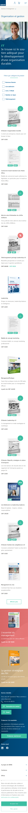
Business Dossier (10, 82)
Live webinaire (9, 86)
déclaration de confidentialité (10, 797)
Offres (3, 775)
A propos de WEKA (6, 765)
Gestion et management (7, 8)
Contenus (4, 770)
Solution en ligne (10, 95)
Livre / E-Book (9, 91)
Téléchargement (10, 99)
